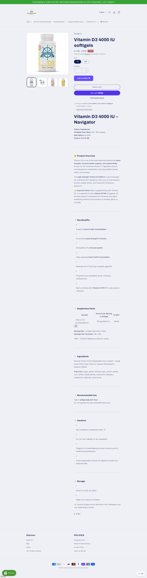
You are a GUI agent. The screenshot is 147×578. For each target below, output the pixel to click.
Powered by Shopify (82, 567)
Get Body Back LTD (70, 567)
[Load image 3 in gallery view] (52, 82)
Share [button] (78, 514)
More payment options (97, 98)
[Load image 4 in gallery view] (63, 82)
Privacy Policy (79, 547)
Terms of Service (80, 551)
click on (3, 576)
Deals (28, 547)
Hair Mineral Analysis (33, 551)
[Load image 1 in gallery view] (31, 82)
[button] (29, 22)
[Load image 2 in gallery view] (42, 82)
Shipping (87, 54)
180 (77, 61)
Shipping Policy (79, 540)
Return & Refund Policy (82, 543)
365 (85, 61)
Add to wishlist (82, 78)
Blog (28, 543)
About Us (29, 540)
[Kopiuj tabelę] (76, 326)
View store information (84, 109)
